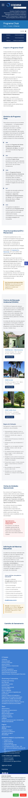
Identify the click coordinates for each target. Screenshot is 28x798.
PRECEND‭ (4, 728)
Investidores (16, 13)
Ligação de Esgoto (6, 726)
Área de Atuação (6, 661)
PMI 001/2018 (5, 735)
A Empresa (4, 659)
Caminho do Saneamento (18, 40)
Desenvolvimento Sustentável (9, 672)
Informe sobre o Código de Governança (11, 698)
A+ (21, 31)
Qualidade (4, 718)
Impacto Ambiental (8, 759)
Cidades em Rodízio (7, 715)
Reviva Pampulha (11, 17)
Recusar (23, 795)
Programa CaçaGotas (7, 716)
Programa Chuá (22, 16)
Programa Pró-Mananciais (10, 745)
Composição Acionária (7, 684)
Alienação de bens (9, 14)
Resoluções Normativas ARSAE (9, 671)
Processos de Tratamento (8, 731)
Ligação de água (6, 712)
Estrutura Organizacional (8, 687)
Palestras (8, 40)
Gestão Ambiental (8, 741)
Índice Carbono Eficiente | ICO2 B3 (12, 751)
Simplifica (17, 11)
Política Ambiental (8, 743)
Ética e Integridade (6, 690)
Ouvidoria (12, 11)
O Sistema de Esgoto (7, 730)
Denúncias (23, 11)
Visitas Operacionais (19, 37)
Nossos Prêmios (6, 664)
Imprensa (4, 16)
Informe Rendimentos (21, 17)
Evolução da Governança (8, 680)
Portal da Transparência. (8, 669)
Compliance (23, 13)
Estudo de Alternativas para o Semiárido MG (13, 720)
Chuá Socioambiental (19, 35)
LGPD (8, 16)
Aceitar (15, 795)
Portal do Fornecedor (20, 14)
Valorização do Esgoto (7, 733)
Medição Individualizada (7, 721)
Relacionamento (8, 13)
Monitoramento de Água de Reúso (12, 761)
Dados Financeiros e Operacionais (10, 666)
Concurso (4, 667)
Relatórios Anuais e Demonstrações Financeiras (13, 674)
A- (23, 31)
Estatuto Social (5, 685)
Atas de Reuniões (6, 689)
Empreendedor (14, 16)
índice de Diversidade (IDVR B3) (12, 753)
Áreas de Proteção (8, 758)
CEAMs (7, 37)
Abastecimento (6, 708)
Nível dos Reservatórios (7, 713)
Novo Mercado (5, 682)
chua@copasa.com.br (11, 600)
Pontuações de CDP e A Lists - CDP (13, 746)
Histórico (8, 35)
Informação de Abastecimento (9, 710)
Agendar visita (9, 356)
